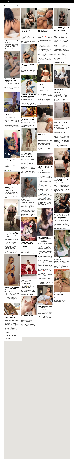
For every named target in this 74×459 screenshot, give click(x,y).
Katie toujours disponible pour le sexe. (45, 306)
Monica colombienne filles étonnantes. (11, 113)
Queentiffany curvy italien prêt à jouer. (28, 281)
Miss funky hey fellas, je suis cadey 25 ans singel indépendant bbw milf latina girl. (11, 187)
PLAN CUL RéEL (7, 1)
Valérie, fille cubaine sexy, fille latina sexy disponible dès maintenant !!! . (11, 288)
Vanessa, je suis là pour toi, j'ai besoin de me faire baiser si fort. (61, 179)
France (13, 3)
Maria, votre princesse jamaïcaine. (27, 198)
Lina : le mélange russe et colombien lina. (61, 293)
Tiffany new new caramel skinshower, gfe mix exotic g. (45, 167)
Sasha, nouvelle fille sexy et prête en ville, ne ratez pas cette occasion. (61, 216)
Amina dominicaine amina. (11, 41)
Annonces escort (7, 3)
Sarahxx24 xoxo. (59, 258)
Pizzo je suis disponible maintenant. (27, 64)
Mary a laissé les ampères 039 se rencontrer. (11, 316)
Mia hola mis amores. (27, 315)
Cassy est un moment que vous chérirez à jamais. (28, 95)
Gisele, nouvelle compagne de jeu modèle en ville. (45, 136)
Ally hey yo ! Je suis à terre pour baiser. (44, 30)
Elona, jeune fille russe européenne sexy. (60, 90)
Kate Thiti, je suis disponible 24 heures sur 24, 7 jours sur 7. (45, 238)
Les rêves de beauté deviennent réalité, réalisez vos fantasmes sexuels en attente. (27, 154)
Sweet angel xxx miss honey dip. (44, 83)
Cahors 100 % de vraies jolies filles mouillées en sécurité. (61, 122)
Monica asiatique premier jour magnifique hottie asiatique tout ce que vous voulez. (28, 244)
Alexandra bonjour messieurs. (26, 30)
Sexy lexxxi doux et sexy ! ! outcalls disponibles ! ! (11, 79)
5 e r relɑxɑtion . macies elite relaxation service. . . (28, 118)
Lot (16, 3)
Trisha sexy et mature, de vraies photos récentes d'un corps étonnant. (61, 29)
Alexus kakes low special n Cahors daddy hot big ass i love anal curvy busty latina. (11, 234)
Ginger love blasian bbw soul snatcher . (11, 159)
